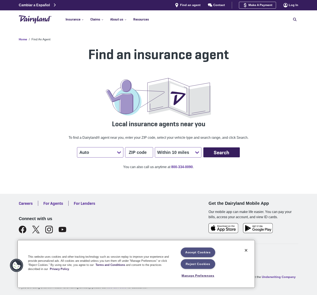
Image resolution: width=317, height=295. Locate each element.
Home (23, 39)
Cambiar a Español (34, 5)
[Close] (246, 250)
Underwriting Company (279, 277)
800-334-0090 (182, 167)
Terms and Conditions (110, 265)
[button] (78, 19)
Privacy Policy (59, 269)
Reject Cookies (198, 264)
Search (221, 152)
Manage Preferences (198, 275)
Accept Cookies (198, 252)
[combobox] (79, 152)
